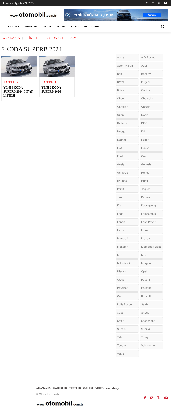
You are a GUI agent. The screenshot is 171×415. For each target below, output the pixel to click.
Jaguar (145, 189)
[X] (159, 3)
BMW (120, 82)
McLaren (122, 246)
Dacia (145, 115)
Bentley (146, 73)
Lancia (121, 222)
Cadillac (146, 90)
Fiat (119, 148)
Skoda (145, 312)
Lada (120, 213)
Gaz (143, 156)
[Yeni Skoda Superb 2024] (57, 66)
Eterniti (121, 139)
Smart (120, 320)
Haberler (10, 82)
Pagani (145, 279)
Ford (120, 156)
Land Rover (148, 222)
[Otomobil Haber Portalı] (33, 15)
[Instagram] (153, 3)
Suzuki (145, 329)
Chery (121, 98)
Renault (146, 296)
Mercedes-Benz (151, 246)
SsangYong (148, 320)
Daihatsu (122, 123)
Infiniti (121, 189)
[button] (162, 26)
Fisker (145, 148)
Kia (119, 205)
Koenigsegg (148, 205)
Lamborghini (149, 213)
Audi (144, 65)
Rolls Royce (124, 304)
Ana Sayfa (11, 38)
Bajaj (120, 73)
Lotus (144, 230)
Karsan (145, 197)
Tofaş (144, 337)
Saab (144, 304)
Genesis (146, 164)
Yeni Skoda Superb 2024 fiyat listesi (18, 91)
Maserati (122, 238)
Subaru (121, 329)
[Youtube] (165, 3)
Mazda (145, 238)
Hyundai (122, 180)
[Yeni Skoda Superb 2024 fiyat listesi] (19, 66)
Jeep (120, 197)
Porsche (146, 287)
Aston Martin (125, 65)
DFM (144, 123)
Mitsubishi (123, 263)
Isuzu (144, 180)
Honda (145, 172)
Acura (120, 57)
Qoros (120, 296)
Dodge (121, 131)
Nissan (121, 271)
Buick (120, 90)
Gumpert (122, 172)
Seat (120, 312)
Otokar (121, 279)
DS (143, 131)
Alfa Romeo (148, 57)
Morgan (146, 263)
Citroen (145, 106)
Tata (120, 337)
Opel (144, 271)
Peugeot (122, 287)
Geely (120, 164)
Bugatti (145, 82)
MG (119, 255)
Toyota (121, 345)
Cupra (121, 115)
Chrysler (122, 106)
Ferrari (145, 139)
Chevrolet (147, 98)
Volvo (120, 353)
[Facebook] (146, 3)
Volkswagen (148, 345)
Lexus (120, 230)
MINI (144, 255)
